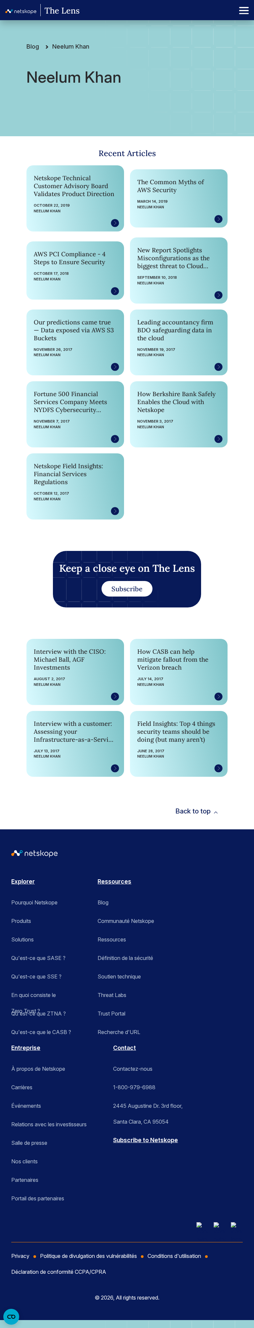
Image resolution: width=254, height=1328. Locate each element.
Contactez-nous (132, 1068)
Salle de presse (29, 1143)
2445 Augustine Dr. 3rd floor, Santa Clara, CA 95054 (148, 1108)
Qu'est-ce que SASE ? (38, 958)
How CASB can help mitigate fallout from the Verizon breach (172, 659)
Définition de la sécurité (125, 958)
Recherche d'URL (119, 1032)
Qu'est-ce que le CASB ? (41, 1032)
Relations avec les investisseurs (49, 1124)
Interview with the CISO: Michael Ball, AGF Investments (70, 659)
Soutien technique (119, 976)
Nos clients (24, 1161)
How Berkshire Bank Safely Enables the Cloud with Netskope (176, 402)
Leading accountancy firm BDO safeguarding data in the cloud (175, 330)
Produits (21, 921)
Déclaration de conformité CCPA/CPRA (58, 1271)
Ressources (114, 881)
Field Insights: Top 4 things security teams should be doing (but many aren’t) (176, 731)
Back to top (193, 811)
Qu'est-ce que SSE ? (36, 976)
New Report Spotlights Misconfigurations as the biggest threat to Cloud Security (173, 258)
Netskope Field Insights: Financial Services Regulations (68, 474)
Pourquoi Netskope (34, 902)
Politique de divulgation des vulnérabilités (88, 1256)
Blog (32, 46)
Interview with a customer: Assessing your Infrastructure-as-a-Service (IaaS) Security (74, 731)
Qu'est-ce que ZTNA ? (38, 1013)
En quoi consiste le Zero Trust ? (33, 997)
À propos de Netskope (38, 1068)
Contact (124, 1047)
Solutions (22, 939)
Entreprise (25, 1047)
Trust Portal (111, 1013)
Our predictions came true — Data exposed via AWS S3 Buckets (74, 330)
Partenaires (24, 1180)
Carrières (21, 1087)
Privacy (20, 1256)
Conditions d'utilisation (174, 1256)
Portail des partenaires (37, 1198)
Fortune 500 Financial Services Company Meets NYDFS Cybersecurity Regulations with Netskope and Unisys (72, 402)
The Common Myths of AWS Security (170, 186)
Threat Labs (112, 995)
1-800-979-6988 (134, 1087)
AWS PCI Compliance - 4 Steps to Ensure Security (70, 258)
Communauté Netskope (126, 921)
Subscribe (127, 589)
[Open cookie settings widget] (11, 1317)
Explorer (23, 881)
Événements (26, 1105)
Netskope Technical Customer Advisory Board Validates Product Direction (74, 186)
